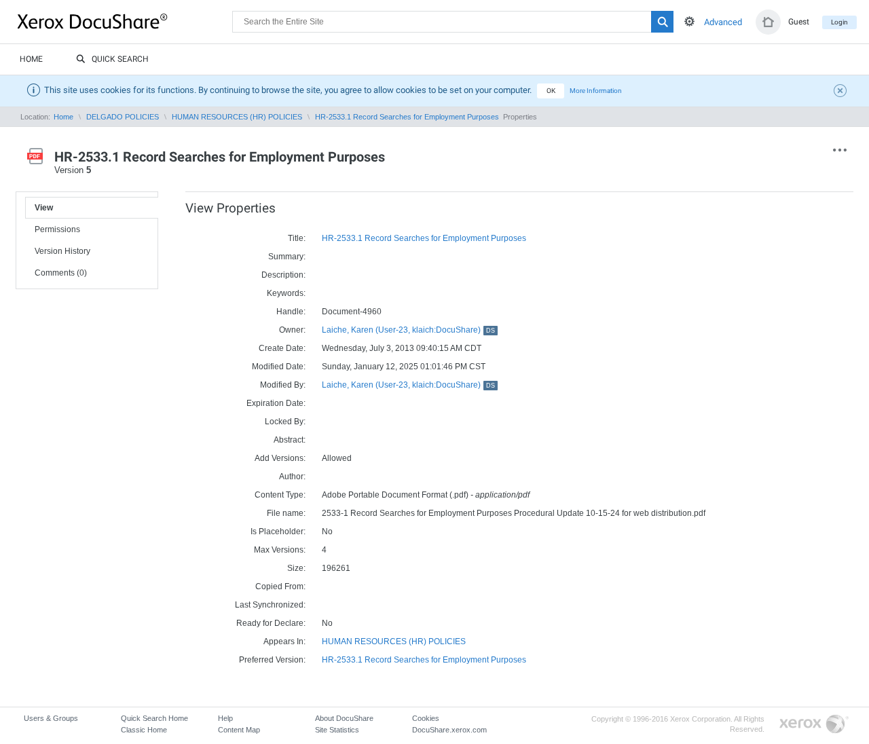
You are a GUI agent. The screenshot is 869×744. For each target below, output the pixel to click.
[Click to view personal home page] (768, 22)
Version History (62, 251)
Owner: (292, 330)
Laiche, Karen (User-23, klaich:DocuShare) (408, 330)
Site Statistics (337, 730)
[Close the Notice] (842, 92)
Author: (292, 476)
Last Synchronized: (270, 605)
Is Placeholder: (278, 531)
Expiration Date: (276, 403)
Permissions (57, 229)
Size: (296, 568)
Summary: (287, 256)
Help (225, 718)
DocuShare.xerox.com (449, 730)
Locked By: (285, 421)
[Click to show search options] (689, 21)
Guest (798, 21)
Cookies (425, 718)
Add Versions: (280, 458)
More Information (596, 90)
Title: (297, 238)
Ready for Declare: (271, 623)
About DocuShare (344, 718)
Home (31, 59)
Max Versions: (280, 550)
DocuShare (125, 21)
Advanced (723, 22)
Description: (283, 275)
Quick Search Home (154, 718)
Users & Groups (51, 718)
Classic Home (144, 730)
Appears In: (284, 641)
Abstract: (290, 440)
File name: (286, 513)
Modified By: (283, 385)
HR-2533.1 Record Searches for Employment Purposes (408, 117)
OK (551, 90)
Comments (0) (61, 273)
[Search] (662, 22)
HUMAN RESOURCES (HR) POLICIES (237, 117)
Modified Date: (279, 366)
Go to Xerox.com (814, 724)
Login (839, 22)
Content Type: (280, 495)
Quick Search (120, 59)
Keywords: (286, 293)
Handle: (291, 311)
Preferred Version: (272, 660)
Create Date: (282, 348)
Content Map (239, 730)
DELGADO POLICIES (122, 117)
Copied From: (280, 586)
